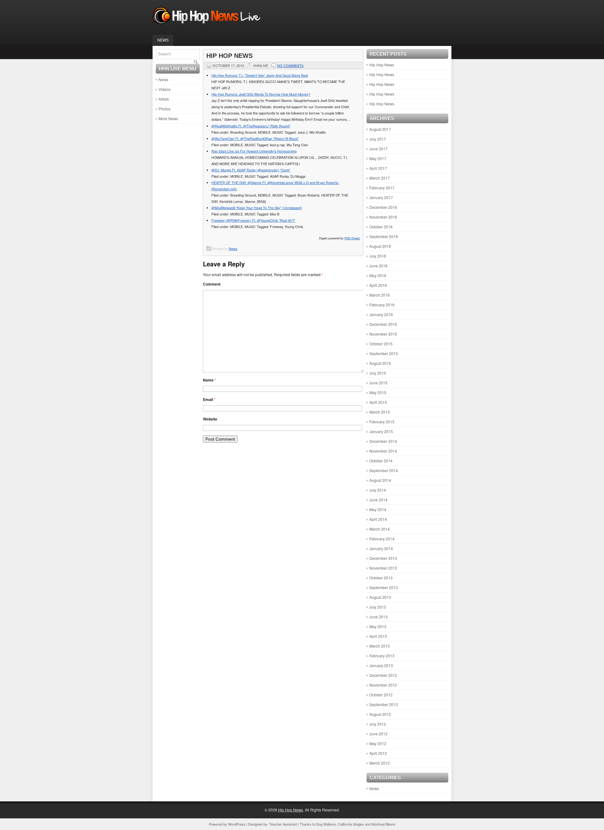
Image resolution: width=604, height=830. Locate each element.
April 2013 (378, 636)
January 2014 (381, 548)
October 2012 (381, 694)
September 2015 (383, 353)
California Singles (351, 824)
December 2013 (383, 558)
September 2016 (383, 236)
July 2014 (377, 490)
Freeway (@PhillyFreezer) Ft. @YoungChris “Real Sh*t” (253, 220)
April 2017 (378, 168)
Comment (212, 284)
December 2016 (383, 207)
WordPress (236, 824)
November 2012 (383, 685)
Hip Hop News (381, 64)
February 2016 (381, 304)
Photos (165, 108)
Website (210, 419)
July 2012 (377, 724)
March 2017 (379, 178)
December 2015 (383, 324)
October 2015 (381, 343)
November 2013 (383, 568)
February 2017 (381, 187)
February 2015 (381, 421)
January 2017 (381, 197)
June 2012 (378, 733)
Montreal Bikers (383, 824)
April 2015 (378, 402)
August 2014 (380, 480)
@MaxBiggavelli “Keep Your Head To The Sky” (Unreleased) (256, 207)
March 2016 (379, 295)
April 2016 (378, 285)
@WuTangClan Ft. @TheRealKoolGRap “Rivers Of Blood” (255, 138)
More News (168, 118)
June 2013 (378, 616)
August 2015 (380, 363)
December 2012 (383, 675)
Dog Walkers (326, 824)
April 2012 (378, 753)
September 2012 (383, 704)
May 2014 (377, 509)
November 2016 (383, 217)
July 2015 (377, 373)
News (163, 40)
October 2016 (381, 226)
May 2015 (377, 392)
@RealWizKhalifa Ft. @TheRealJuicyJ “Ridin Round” (250, 126)
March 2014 (379, 529)
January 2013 (381, 665)
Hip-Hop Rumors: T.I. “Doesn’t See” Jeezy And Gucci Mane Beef (259, 75)
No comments (290, 65)
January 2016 (381, 314)
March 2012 (379, 763)
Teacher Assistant (283, 824)
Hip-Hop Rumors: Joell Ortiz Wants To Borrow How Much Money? (260, 94)
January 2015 (381, 431)
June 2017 (378, 148)
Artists (164, 99)
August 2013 (380, 597)
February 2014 (381, 538)
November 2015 (383, 334)
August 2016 (380, 246)
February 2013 (381, 655)
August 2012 (380, 714)
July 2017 (377, 139)
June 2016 (378, 265)
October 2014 (381, 460)
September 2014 (383, 470)
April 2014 (378, 519)
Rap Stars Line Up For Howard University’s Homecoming (254, 151)
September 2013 (383, 587)
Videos (165, 89)
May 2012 (377, 743)
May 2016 (377, 275)
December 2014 (383, 441)
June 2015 (378, 382)
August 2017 (380, 129)
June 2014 (378, 499)
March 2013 (379, 646)
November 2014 (383, 451)
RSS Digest (352, 238)
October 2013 (381, 577)
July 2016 (377, 256)
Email (209, 399)
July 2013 (377, 607)
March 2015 (379, 412)
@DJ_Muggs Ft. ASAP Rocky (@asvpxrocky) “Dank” (250, 170)
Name (209, 380)
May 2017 (377, 158)
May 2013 (377, 626)
